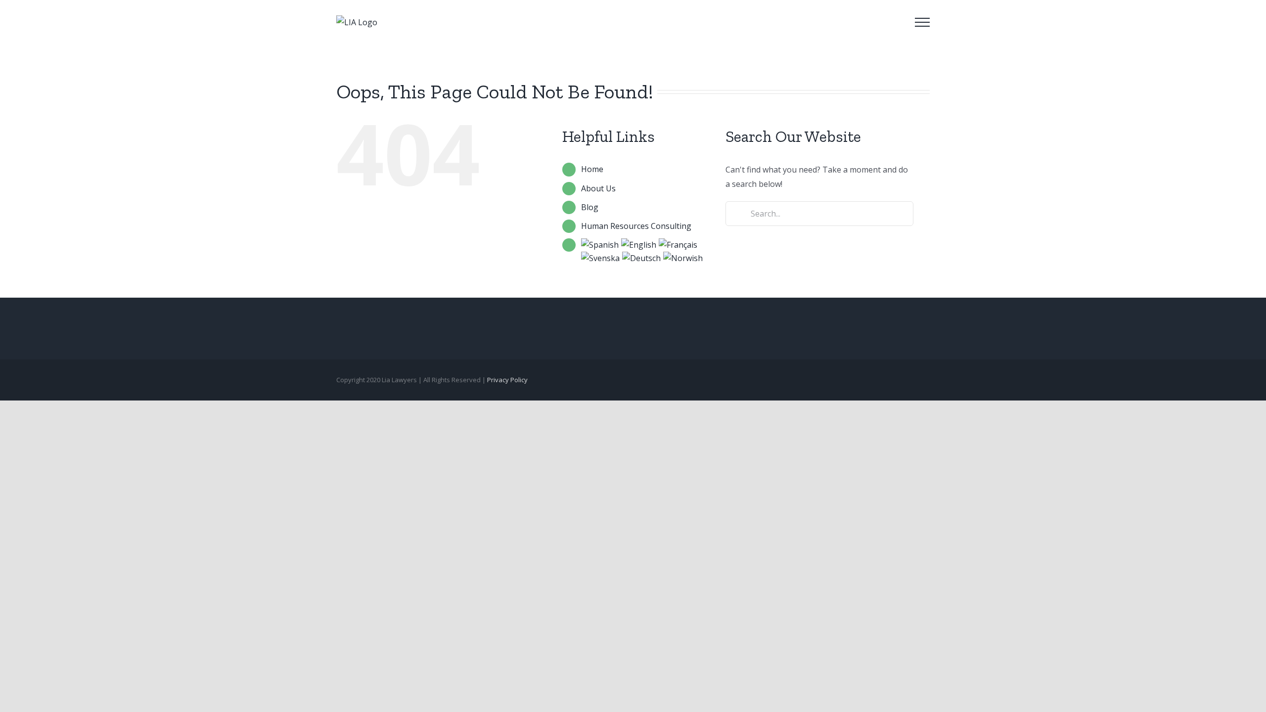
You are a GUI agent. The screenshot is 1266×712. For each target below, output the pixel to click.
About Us (598, 188)
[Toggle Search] (895, 22)
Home (592, 169)
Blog (589, 207)
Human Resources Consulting (636, 226)
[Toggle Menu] (922, 22)
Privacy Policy (507, 379)
